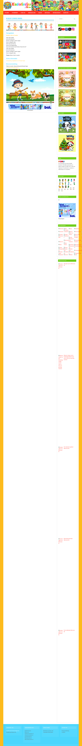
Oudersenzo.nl (28, 730)
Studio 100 (23, 12)
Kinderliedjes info (31, 12)
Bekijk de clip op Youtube (12, 35)
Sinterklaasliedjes (56, 12)
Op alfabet (7, 12)
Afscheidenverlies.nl (29, 739)
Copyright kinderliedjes (48, 732)
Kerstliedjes (47, 12)
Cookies (63, 732)
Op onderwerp (15, 12)
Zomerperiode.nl (28, 736)
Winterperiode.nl (28, 738)
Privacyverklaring (65, 730)
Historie (40, 12)
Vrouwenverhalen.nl (29, 735)
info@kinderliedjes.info (11, 732)
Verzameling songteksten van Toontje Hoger (15, 60)
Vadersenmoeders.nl (29, 733)
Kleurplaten (65, 12)
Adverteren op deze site (48, 730)
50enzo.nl (27, 732)
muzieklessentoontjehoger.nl (12, 67)
